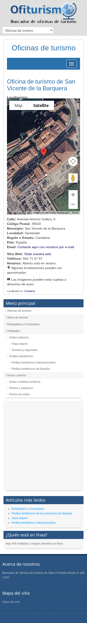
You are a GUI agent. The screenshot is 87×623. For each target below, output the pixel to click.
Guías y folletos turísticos (24, 381)
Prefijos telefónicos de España (31, 368)
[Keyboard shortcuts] (28, 213)
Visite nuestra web (37, 254)
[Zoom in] (73, 194)
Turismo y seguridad (24, 350)
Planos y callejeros (21, 388)
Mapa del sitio (11, 602)
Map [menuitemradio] (19, 105)
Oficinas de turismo (19, 310)
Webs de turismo (17, 317)
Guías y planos (16, 375)
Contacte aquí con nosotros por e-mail (46, 247)
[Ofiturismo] (43, 13)
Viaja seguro (20, 343)
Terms (75, 212)
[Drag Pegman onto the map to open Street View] (73, 178)
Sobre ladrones (19, 337)
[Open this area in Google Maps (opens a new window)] (15, 211)
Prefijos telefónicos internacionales (34, 362)
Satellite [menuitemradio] (41, 105)
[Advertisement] (43, 446)
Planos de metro (19, 394)
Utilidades (13, 331)
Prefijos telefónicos (21, 356)
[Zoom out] (73, 204)
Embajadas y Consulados (23, 324)
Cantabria (29, 291)
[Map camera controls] (73, 161)
